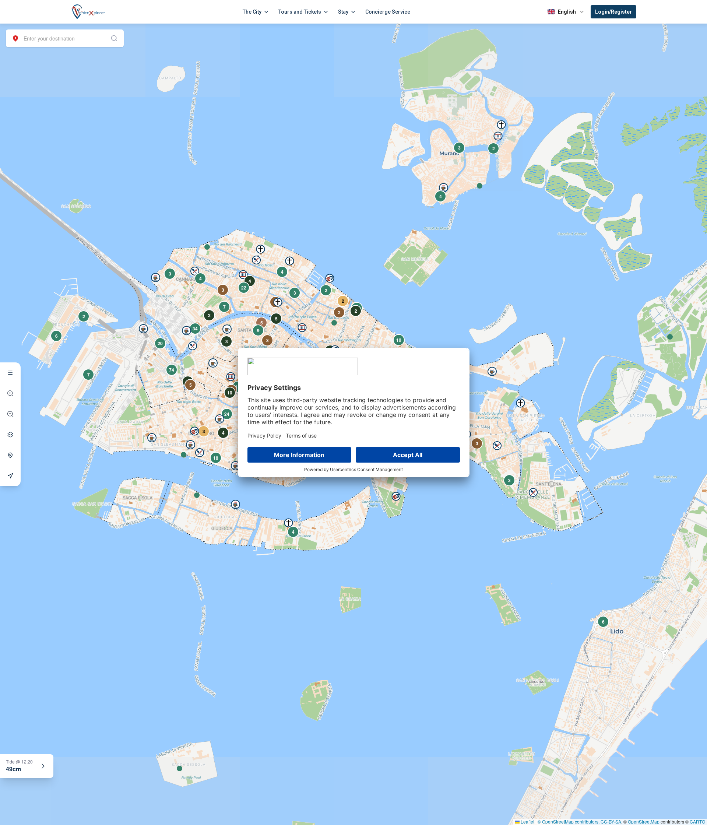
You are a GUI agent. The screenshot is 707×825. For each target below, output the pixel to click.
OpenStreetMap (643, 821)
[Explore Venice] (10, 372)
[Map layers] (10, 434)
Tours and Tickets (299, 12)
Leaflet (527, 821)
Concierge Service (387, 12)
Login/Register (613, 12)
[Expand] (43, 766)
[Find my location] (10, 455)
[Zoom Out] (10, 414)
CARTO (697, 821)
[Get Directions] (10, 475)
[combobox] (65, 38)
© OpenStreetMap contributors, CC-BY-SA (579, 821)
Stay (343, 12)
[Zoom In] (10, 393)
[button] (207, 247)
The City (252, 12)
